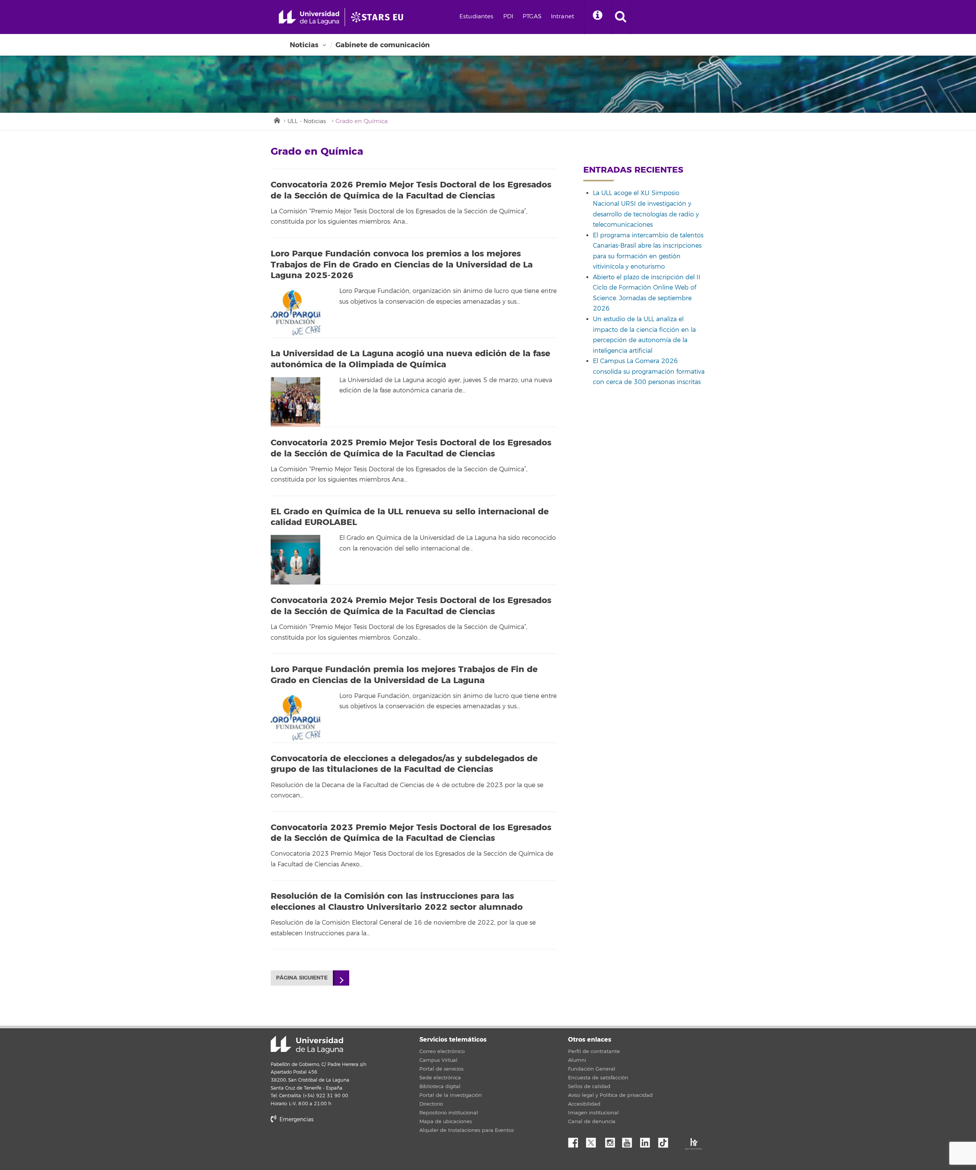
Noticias (304, 45)
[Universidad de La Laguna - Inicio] (311, 17)
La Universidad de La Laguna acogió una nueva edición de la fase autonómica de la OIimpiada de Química (410, 359)
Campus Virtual (438, 1060)
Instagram (612, 1140)
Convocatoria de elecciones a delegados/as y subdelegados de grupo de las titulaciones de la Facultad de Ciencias (404, 764)
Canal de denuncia (591, 1122)
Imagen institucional (593, 1113)
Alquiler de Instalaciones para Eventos (466, 1130)
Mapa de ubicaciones (445, 1122)
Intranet (562, 16)
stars (328, 1145)
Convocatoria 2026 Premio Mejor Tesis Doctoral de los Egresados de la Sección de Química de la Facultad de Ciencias (411, 190)
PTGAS (532, 16)
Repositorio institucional (448, 1113)
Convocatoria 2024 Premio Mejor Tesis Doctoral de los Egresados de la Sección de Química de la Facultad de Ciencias (411, 606)
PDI (508, 16)
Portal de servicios (441, 1069)
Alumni (577, 1060)
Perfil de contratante (594, 1051)
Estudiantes (476, 16)
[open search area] (620, 17)
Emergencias (295, 1119)
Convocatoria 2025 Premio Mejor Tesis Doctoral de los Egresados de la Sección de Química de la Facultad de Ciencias (411, 448)
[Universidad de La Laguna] (379, 17)
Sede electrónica (440, 1078)
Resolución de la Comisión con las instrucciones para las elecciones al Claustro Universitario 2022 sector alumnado (397, 901)
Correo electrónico (442, 1051)
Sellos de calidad (589, 1087)
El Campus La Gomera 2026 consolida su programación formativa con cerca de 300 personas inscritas (649, 371)
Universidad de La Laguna (307, 1044)
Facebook (576, 1140)
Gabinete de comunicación (383, 45)
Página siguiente (301, 977)
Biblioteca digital (440, 1087)
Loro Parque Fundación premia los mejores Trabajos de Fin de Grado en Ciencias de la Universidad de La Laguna (404, 675)
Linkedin (648, 1140)
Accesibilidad (584, 1104)
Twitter (594, 1140)
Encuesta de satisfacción (598, 1078)
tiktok (666, 1140)
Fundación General (591, 1069)
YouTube (630, 1140)
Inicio (276, 119)
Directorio (431, 1104)
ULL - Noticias (306, 121)
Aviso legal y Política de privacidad (610, 1095)
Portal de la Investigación (450, 1095)
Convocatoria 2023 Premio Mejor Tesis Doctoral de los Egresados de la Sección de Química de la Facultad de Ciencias (411, 833)
